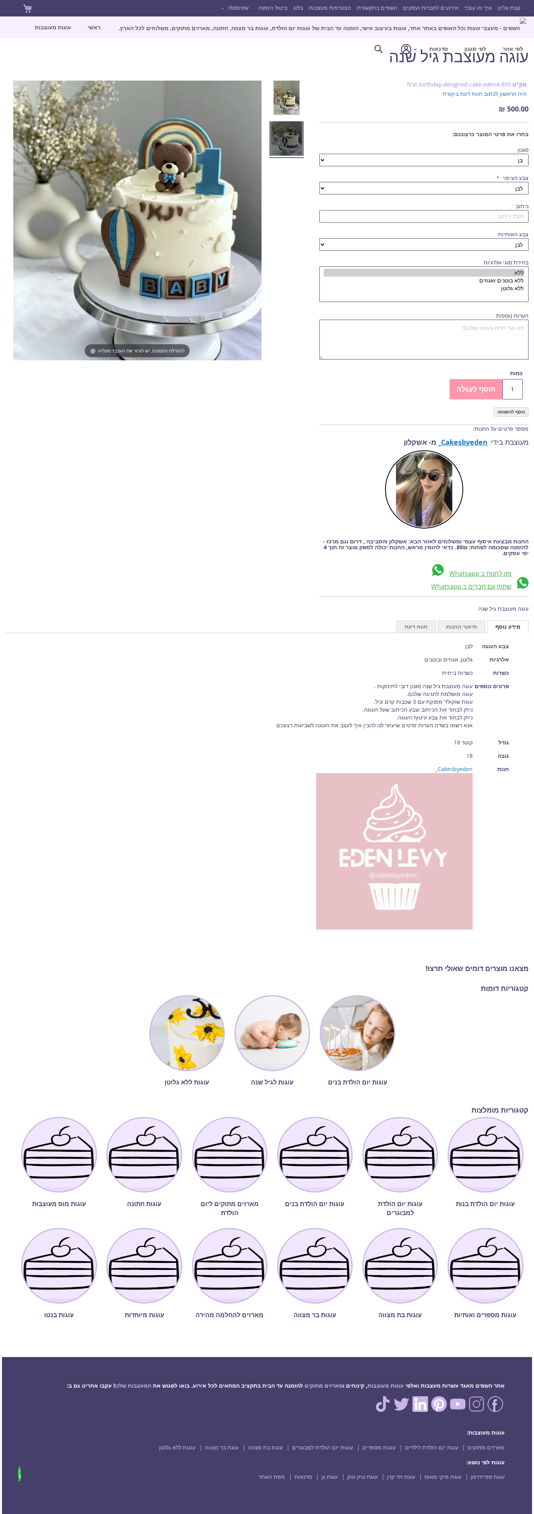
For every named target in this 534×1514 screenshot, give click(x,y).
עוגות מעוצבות (385, 1385)
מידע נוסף (507, 626)
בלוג (298, 7)
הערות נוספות (512, 315)
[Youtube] (458, 1409)
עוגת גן (329, 1476)
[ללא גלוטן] (424, 288)
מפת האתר (271, 1476)
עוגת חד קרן (401, 1476)
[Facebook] (495, 1409)
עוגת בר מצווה (221, 1447)
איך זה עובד (478, 7)
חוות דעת (416, 626)
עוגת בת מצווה (265, 1447)
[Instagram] (476, 1409)
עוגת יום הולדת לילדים (431, 1447)
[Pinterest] (439, 1409)
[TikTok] (383, 1409)
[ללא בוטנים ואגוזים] (424, 280)
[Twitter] (401, 1409)
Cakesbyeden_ (462, 442)
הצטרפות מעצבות (330, 7)
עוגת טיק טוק (362, 1476)
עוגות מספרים (379, 1447)
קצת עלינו (509, 7)
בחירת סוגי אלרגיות (506, 262)
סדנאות (303, 1476)
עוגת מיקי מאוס (443, 1476)
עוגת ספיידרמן (488, 1476)
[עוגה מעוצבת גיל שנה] (286, 99)
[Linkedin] (420, 1409)
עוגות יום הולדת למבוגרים (322, 1447)
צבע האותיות (513, 234)
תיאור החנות (461, 626)
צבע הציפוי (515, 178)
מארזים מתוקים (324, 1385)
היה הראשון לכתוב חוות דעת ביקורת (485, 93)
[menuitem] (322, 27)
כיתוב (522, 206)
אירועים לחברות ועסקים (431, 7)
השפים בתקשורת (377, 7)
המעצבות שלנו (133, 1385)
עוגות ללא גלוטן (177, 1447)
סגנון (523, 149)
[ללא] (424, 273)
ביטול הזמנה (272, 7)
